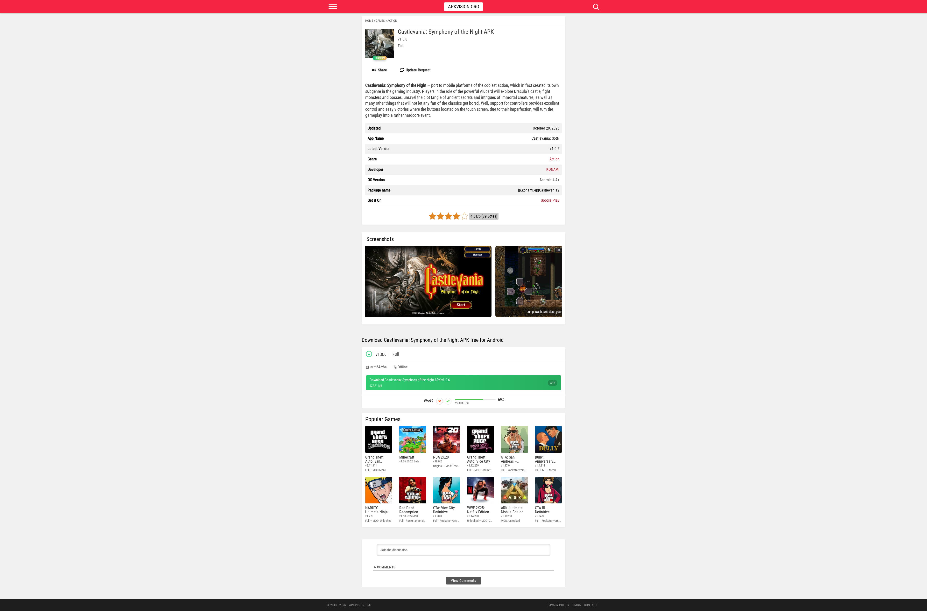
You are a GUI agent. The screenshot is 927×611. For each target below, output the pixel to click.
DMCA (576, 605)
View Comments (463, 581)
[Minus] (439, 401)
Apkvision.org (463, 6)
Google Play (550, 200)
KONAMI (552, 169)
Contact (590, 605)
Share (382, 70)
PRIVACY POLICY (558, 605)
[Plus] (448, 401)
